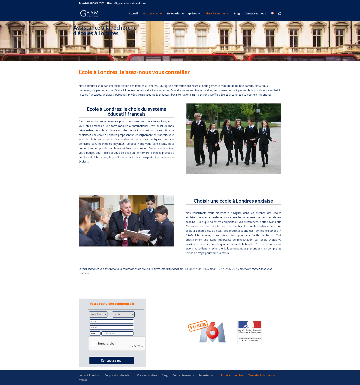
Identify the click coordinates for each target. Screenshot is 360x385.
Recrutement (207, 375)
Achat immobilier (232, 375)
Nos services (151, 13)
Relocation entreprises (182, 13)
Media (83, 379)
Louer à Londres (89, 375)
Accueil (133, 13)
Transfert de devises (261, 375)
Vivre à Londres (215, 13)
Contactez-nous (255, 13)
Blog (237, 13)
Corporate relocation (118, 375)
